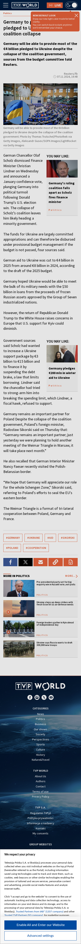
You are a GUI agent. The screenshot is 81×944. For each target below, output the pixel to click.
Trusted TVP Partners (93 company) (23, 915)
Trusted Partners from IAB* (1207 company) (39, 911)
